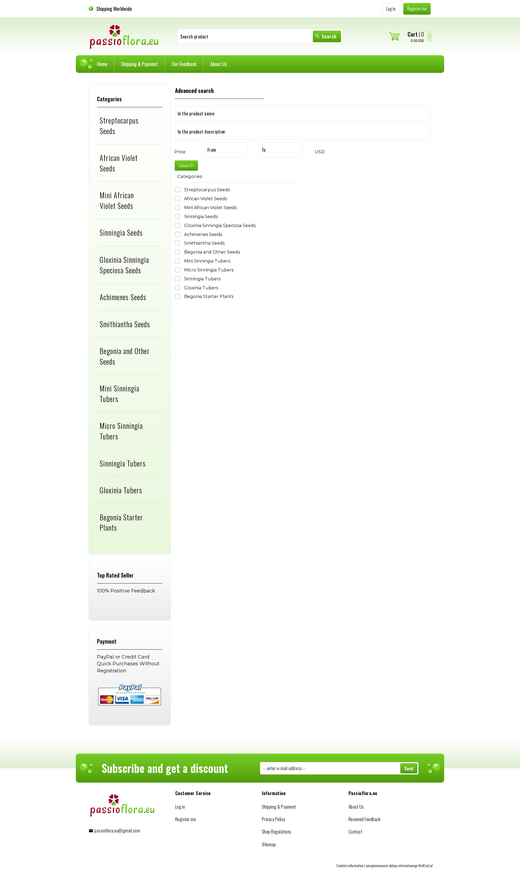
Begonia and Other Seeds (125, 356)
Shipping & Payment (139, 63)
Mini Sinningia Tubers (119, 393)
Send (408, 768)
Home (102, 63)
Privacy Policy (273, 819)
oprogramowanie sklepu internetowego (392, 865)
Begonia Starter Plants (121, 522)
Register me (185, 819)
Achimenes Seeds (123, 296)
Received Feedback (365, 819)
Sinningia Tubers (123, 463)
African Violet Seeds (119, 163)
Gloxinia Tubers (121, 490)
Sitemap (269, 844)
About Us (218, 63)
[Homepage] (124, 36)
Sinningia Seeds (121, 232)
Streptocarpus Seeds (119, 125)
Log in (180, 806)
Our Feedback (184, 63)
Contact (355, 831)
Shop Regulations (276, 831)
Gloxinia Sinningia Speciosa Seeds (124, 265)
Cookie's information (349, 865)
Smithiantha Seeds (125, 324)
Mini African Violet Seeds (117, 200)
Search (329, 36)
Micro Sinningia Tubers (121, 431)
